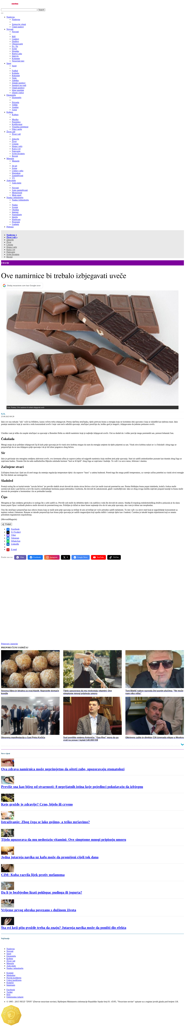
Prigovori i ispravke (9, 644)
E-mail (14, 549)
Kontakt (10, 973)
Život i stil (11, 131)
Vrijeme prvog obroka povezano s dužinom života (38, 910)
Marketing (11, 975)
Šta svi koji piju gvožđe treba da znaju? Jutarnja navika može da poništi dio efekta (63, 928)
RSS (8, 994)
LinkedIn (15, 544)
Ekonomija (11, 95)
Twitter (10, 992)
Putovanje (11, 252)
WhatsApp (15, 541)
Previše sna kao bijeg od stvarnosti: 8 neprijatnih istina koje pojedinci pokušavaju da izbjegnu (72, 787)
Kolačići (10, 982)
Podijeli (8, 524)
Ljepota (10, 245)
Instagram (53, 557)
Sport (9, 63)
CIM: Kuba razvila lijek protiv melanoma (33, 875)
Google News (82, 557)
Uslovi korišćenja (14, 980)
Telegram (15, 538)
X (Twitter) (16, 532)
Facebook (15, 529)
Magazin (10, 158)
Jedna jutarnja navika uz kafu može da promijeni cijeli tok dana (49, 857)
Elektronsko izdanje (15, 997)
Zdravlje (10, 240)
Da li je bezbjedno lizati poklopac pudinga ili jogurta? (41, 892)
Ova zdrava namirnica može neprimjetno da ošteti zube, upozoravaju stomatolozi (62, 769)
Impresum (11, 985)
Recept (9, 257)
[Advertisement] (82, 583)
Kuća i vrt (11, 249)
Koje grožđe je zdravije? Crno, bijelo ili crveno (37, 804)
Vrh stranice (9, 944)
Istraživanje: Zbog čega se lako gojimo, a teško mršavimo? (45, 822)
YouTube (100, 557)
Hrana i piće (12, 247)
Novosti (10, 29)
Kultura (10, 112)
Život (9, 242)
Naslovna (11, 17)
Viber (13, 535)
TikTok (116, 557)
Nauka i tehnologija (15, 197)
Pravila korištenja (14, 978)
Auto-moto (11, 180)
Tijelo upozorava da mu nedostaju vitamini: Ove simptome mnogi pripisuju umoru (63, 839)
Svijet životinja (13, 254)
